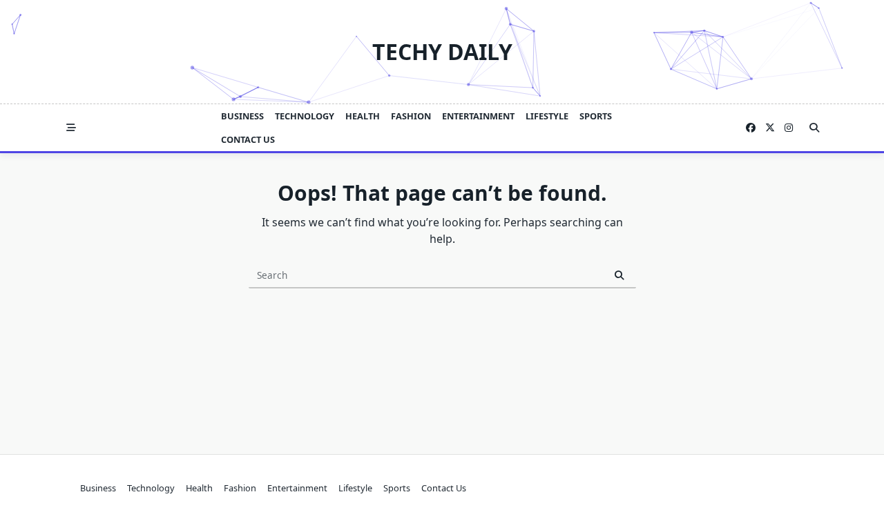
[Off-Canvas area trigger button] (71, 127)
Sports (595, 116)
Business (242, 116)
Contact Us (248, 139)
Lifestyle (547, 116)
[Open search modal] (814, 127)
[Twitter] (770, 128)
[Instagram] (789, 128)
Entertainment (478, 116)
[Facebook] (751, 128)
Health (362, 116)
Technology (304, 116)
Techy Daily (442, 51)
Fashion (411, 116)
